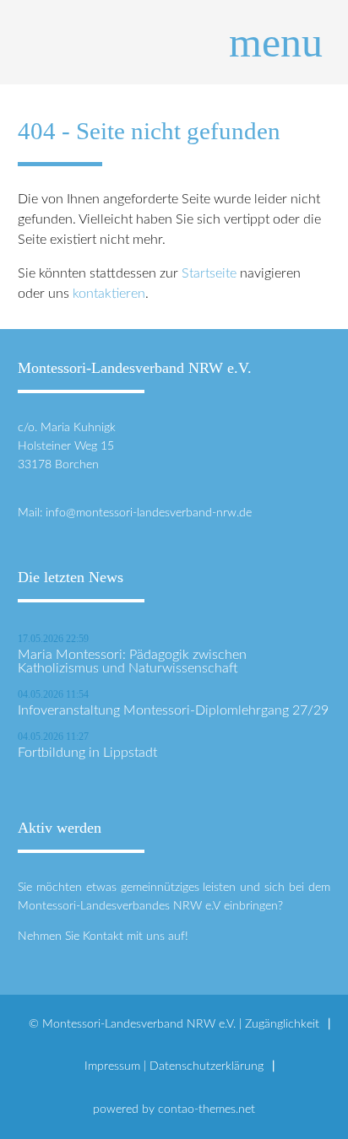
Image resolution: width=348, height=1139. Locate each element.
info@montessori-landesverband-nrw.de (149, 512)
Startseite (209, 273)
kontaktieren (109, 293)
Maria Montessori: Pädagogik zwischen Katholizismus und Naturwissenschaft (132, 661)
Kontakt (103, 936)
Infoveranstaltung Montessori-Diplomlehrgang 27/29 (173, 710)
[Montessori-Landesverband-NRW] (174, 42)
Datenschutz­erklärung (207, 1066)
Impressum (112, 1066)
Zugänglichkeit (282, 1024)
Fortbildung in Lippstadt (87, 752)
